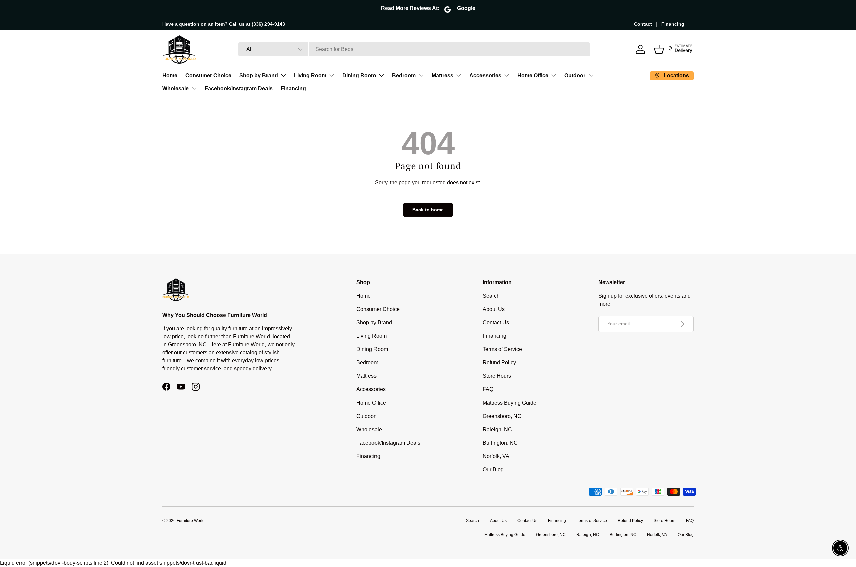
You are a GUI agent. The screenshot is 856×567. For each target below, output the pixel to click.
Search (491, 296)
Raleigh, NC (497, 429)
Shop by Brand (258, 75)
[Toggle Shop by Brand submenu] (283, 75)
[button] (659, 49)
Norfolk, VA (496, 456)
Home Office (532, 75)
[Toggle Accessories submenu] (507, 75)
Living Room (310, 75)
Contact (643, 24)
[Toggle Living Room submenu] (332, 75)
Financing (672, 24)
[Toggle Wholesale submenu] (194, 88)
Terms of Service (502, 349)
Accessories (485, 75)
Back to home (428, 209)
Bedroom (404, 75)
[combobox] (414, 49)
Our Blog (493, 469)
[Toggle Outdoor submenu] (591, 75)
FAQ (488, 389)
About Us (494, 309)
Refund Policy (499, 362)
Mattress (442, 75)
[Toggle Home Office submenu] (554, 75)
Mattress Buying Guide (509, 403)
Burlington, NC (500, 443)
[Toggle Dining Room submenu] (381, 75)
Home (169, 75)
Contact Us (496, 322)
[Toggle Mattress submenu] (459, 75)
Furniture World (191, 520)
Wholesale (175, 88)
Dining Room (359, 75)
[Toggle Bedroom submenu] (421, 75)
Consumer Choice (208, 75)
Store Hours (497, 376)
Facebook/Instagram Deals (239, 88)
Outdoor (574, 75)
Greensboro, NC (502, 416)
